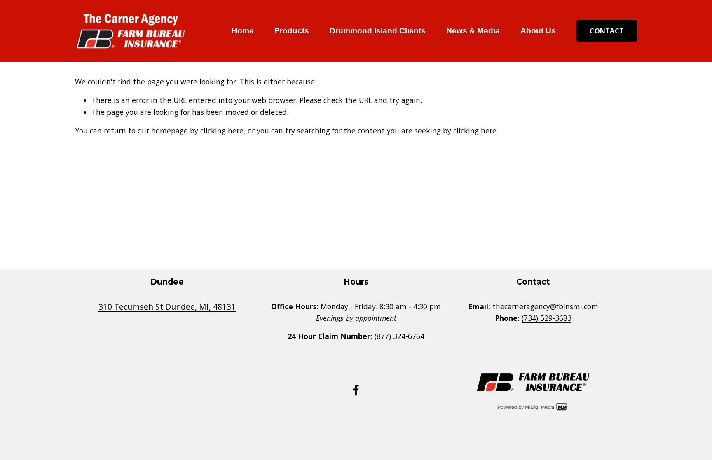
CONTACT (607, 30)
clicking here (222, 130)
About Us (538, 30)
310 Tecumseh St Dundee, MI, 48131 (167, 306)
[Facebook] (356, 390)
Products (291, 30)
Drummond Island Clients (378, 30)
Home (243, 30)
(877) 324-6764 (399, 336)
